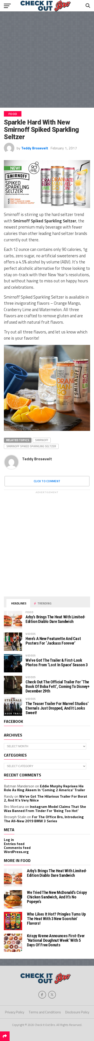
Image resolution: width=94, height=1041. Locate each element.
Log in (9, 839)
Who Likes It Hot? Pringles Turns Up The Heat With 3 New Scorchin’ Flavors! (56, 919)
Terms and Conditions (45, 1012)
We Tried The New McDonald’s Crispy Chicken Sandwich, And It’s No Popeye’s (57, 897)
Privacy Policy (14, 1012)
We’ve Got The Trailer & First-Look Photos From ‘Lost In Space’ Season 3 (57, 662)
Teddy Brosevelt (34, 148)
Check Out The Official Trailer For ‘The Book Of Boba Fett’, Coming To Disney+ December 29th (57, 686)
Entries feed (14, 843)
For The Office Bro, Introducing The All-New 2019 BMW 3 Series (44, 819)
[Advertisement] (47, 60)
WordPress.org (16, 851)
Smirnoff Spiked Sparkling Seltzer (31, 446)
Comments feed (17, 847)
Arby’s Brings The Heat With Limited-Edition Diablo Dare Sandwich (55, 619)
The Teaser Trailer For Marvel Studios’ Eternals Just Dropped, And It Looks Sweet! (57, 708)
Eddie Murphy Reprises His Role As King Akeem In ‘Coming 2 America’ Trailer (44, 788)
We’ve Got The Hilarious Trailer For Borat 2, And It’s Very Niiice (45, 798)
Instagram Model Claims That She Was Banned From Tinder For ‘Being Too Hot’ (45, 808)
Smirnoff (41, 440)
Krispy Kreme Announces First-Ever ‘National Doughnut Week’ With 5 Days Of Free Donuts (56, 940)
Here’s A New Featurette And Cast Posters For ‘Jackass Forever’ (53, 640)
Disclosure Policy (77, 1012)
